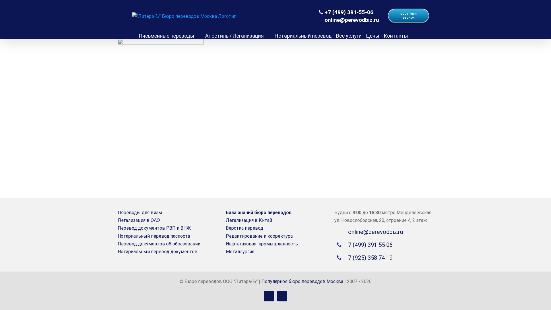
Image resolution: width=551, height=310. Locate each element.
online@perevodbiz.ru (351, 20)
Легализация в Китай (249, 220)
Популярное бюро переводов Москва (302, 281)
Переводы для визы (140, 212)
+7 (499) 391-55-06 (348, 12)
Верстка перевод (244, 228)
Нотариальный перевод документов (157, 251)
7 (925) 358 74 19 (370, 257)
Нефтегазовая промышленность (262, 244)
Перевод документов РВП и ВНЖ (154, 228)
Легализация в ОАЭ (139, 220)
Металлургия (240, 251)
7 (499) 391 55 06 (370, 244)
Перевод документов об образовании (159, 244)
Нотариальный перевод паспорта (154, 236)
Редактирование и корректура (259, 236)
